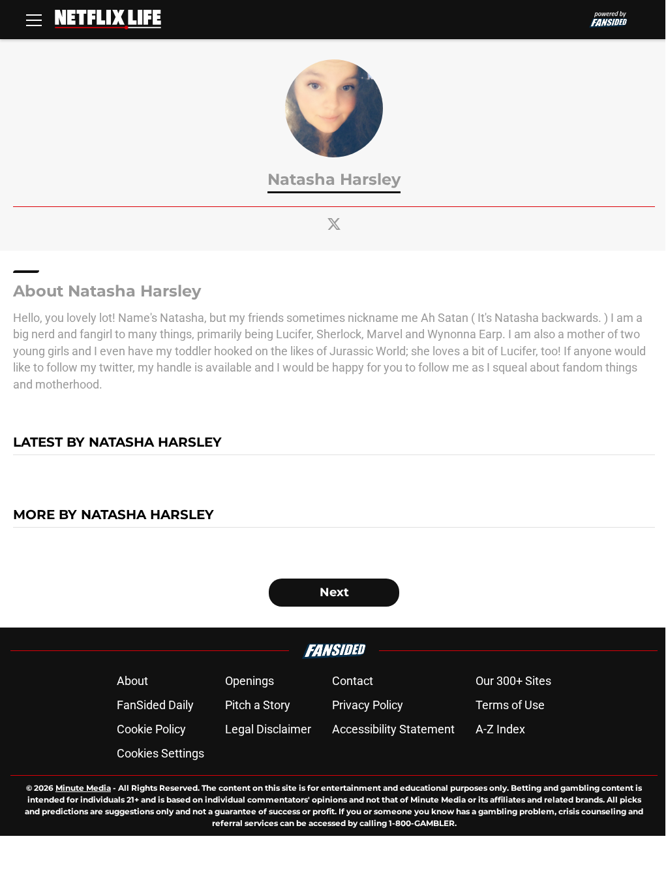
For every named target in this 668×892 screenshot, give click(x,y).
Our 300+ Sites (513, 681)
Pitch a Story (257, 705)
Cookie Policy (151, 729)
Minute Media (83, 788)
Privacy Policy (367, 705)
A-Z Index (500, 729)
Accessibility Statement (393, 729)
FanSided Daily (155, 705)
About (132, 681)
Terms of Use (510, 705)
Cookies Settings (160, 753)
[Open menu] (34, 19)
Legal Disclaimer (268, 729)
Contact (352, 681)
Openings (249, 681)
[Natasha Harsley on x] (334, 224)
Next (334, 592)
